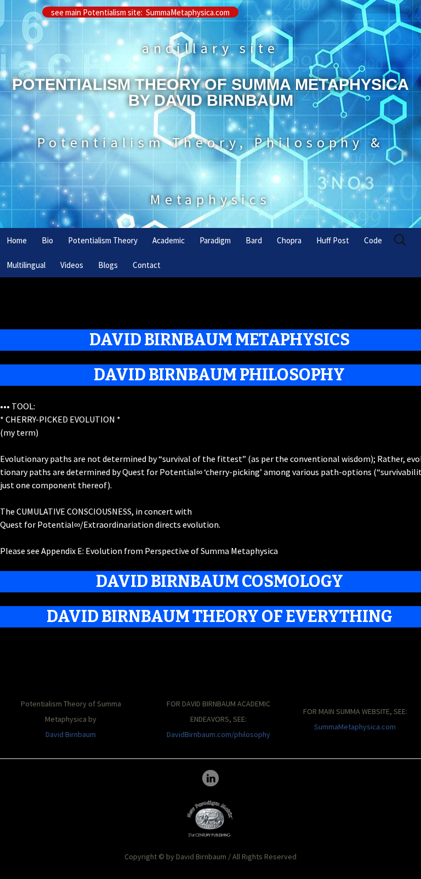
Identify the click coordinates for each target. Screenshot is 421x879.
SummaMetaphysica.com (355, 727)
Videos (71, 265)
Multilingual (26, 265)
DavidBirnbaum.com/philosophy (218, 734)
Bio (47, 240)
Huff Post (332, 240)
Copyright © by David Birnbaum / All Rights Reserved (210, 856)
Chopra (289, 240)
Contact (147, 265)
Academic (168, 240)
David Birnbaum (70, 734)
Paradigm (215, 240)
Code (373, 240)
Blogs (108, 265)
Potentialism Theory (103, 240)
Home (17, 240)
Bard (254, 240)
